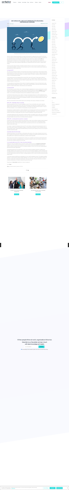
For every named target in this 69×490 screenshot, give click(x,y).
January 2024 (54, 60)
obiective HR (19, 166)
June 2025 (53, 41)
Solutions (19, 2)
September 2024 (55, 54)
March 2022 (54, 88)
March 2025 (54, 46)
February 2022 (54, 90)
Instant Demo (56, 2)
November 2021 (54, 93)
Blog (28, 2)
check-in (53, 102)
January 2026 (54, 33)
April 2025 (53, 44)
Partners (36, 2)
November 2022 (54, 75)
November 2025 (54, 34)
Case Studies (24, 2)
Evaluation (53, 105)
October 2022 (54, 77)
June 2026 (53, 26)
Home (28, 7)
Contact (40, 2)
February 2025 (54, 47)
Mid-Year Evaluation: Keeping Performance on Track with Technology (38, 191)
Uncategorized (54, 114)
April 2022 (53, 86)
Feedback (53, 107)
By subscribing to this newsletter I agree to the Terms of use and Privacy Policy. (35, 349)
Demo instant (15, 162)
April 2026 (53, 28)
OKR (41, 58)
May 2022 (53, 85)
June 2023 (53, 65)
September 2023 (55, 62)
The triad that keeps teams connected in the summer (16, 191)
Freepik (10, 164)
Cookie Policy (13, 488)
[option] (16, 187)
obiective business (13, 166)
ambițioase (40, 90)
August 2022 (54, 80)
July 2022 (53, 82)
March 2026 (54, 29)
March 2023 (54, 70)
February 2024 (54, 59)
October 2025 (54, 36)
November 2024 (54, 51)
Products (14, 2)
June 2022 (53, 83)
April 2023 (53, 68)
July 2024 (53, 55)
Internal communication (55, 110)
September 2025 (55, 37)
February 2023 (54, 72)
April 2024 (53, 57)
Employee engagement (55, 104)
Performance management (37, 7)
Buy (61, 2)
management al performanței (41, 143)
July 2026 (53, 24)
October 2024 (54, 52)
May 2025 (53, 42)
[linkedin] (27, 170)
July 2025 (53, 39)
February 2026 (54, 31)
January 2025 (54, 49)
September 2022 (55, 78)
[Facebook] (26, 170)
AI (52, 100)
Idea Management (55, 109)
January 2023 (54, 73)
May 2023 (53, 67)
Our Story (31, 2)
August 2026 (54, 23)
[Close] (67, 488)
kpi (9, 166)
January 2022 (54, 91)
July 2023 (53, 64)
